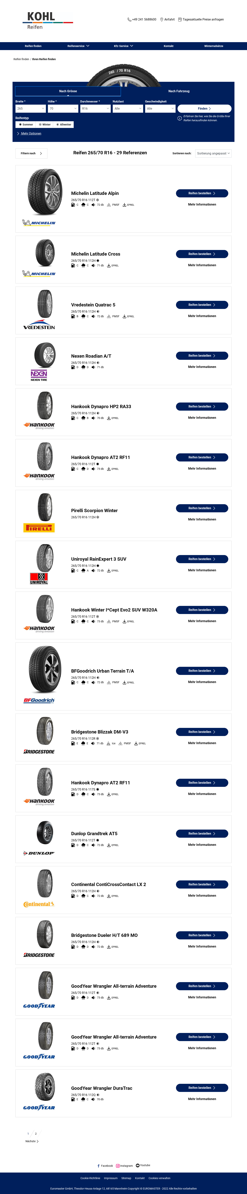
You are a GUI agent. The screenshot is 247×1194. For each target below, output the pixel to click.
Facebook (107, 1165)
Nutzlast (118, 101)
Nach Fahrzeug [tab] (178, 91)
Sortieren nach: (182, 153)
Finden (202, 108)
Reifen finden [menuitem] (33, 46)
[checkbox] (25, 124)
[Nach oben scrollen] (237, 1185)
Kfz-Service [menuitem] (122, 46)
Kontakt (140, 1178)
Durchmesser (90, 101)
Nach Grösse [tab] (68, 91)
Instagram (126, 1165)
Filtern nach (28, 153)
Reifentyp (22, 118)
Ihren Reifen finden (44, 59)
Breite (20, 101)
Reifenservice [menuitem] (77, 46)
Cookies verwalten (159, 1178)
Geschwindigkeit (156, 101)
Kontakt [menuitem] (168, 46)
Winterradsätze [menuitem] (213, 46)
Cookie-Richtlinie (90, 1178)
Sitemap (126, 1178)
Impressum (111, 1178)
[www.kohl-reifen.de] (47, 21)
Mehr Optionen (30, 133)
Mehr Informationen (202, 204)
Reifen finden (21, 59)
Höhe (52, 101)
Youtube (145, 1165)
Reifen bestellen (200, 193)
